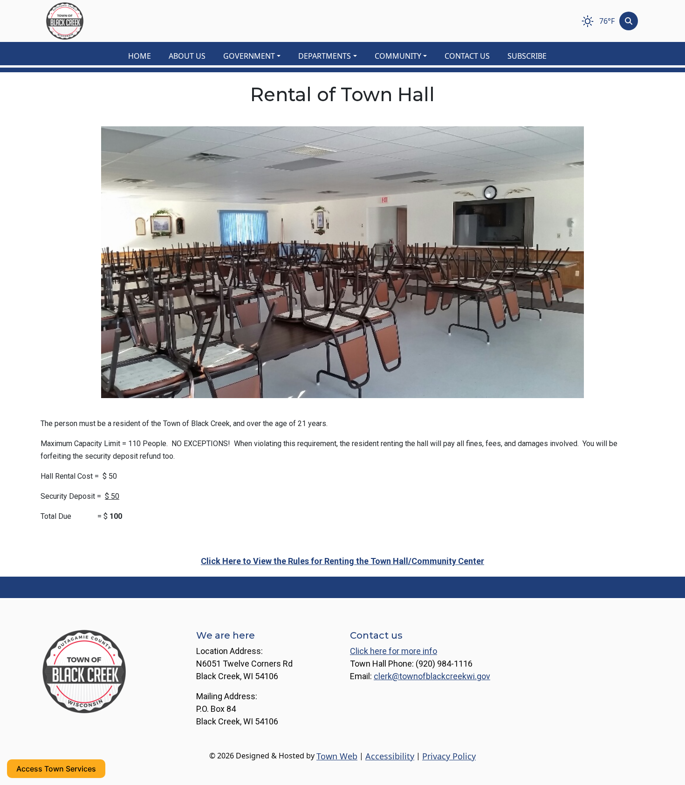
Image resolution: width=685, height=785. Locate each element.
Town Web (336, 756)
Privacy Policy (449, 756)
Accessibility (389, 756)
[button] (257, 56)
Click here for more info (393, 651)
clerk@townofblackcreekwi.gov (432, 676)
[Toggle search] (628, 21)
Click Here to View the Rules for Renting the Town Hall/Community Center (342, 561)
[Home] (64, 21)
